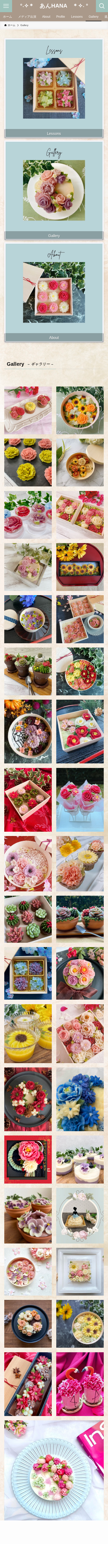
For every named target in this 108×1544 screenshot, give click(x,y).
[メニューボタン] (6, 6)
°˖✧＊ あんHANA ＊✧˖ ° (54, 6)
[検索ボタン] (102, 6)
